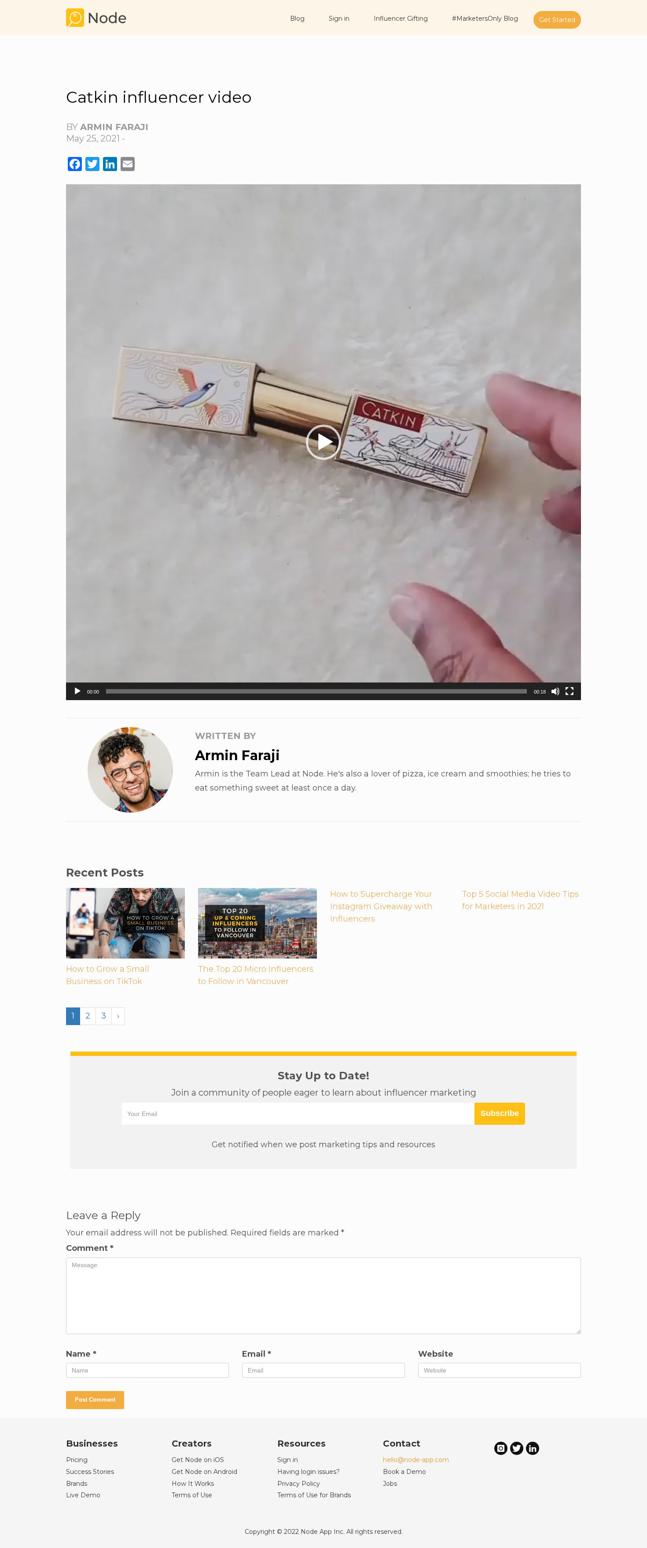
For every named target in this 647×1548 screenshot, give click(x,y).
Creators (192, 1443)
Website (435, 1354)
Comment (90, 1248)
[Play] (77, 691)
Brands (76, 1484)
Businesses (92, 1443)
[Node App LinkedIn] (532, 1448)
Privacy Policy (298, 1484)
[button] (323, 442)
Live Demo (83, 1495)
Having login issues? (308, 1472)
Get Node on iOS (198, 1460)
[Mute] (555, 691)
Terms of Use (192, 1495)
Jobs (390, 1484)
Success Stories (90, 1472)
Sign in (287, 1460)
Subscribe (500, 1113)
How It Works (193, 1484)
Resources (301, 1443)
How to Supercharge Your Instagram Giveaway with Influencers (381, 906)
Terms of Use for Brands (314, 1495)
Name (81, 1354)
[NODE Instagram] (500, 1448)
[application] (323, 442)
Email (256, 1354)
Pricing (77, 1460)
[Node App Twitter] (516, 1448)
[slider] (316, 691)
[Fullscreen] (569, 691)
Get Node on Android (204, 1472)
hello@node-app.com (416, 1460)
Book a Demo (404, 1472)
